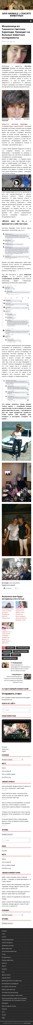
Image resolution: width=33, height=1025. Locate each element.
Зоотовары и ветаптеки (9, 986)
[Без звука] (26, 189)
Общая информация (8, 939)
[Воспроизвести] (4, 189)
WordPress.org (6, 777)
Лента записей (6, 771)
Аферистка (16, 124)
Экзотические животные (9, 951)
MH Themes (27, 1023)
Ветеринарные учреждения (10, 983)
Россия (4, 1015)
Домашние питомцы (8, 945)
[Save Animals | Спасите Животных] (16, 9)
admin (13, 41)
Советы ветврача (7, 942)
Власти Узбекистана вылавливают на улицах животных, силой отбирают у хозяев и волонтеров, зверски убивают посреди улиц (16, 805)
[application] (16, 182)
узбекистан (16, 655)
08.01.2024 (6, 41)
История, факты (6, 957)
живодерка (10, 648)
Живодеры (5, 1003)
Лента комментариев (8, 774)
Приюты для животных (8, 989)
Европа (4, 966)
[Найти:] (16, 710)
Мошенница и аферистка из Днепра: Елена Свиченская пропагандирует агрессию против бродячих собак (21, 614)
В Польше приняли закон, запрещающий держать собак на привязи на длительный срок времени (15, 821)
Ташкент (6, 655)
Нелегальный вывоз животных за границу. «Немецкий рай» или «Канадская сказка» (14, 999)
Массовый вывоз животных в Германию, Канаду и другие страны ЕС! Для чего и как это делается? (16, 886)
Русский (4, 747)
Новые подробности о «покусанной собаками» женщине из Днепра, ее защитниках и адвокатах (6, 636)
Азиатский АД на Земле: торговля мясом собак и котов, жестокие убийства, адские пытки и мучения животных (15, 795)
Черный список (6, 978)
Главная (4, 931)
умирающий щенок (9, 658)
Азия (3, 972)
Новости (4, 963)
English (4, 751)
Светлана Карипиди (20, 651)
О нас (3, 934)
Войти (4, 768)
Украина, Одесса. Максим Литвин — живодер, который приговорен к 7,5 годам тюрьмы (16, 879)
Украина (4, 969)
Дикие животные (7, 948)
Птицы (4, 954)
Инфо (3, 1018)
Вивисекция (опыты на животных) (12, 980)
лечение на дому (22, 648)
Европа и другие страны (9, 1006)
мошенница (7, 651)
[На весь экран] (29, 189)
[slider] (15, 189)
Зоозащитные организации (10, 992)
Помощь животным (7, 960)
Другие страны (6, 975)
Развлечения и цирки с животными (12, 995)
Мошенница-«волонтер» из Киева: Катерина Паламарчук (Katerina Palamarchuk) (7, 613)
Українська (5, 749)
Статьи (4, 937)
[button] (30, 21)
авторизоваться (7, 699)
